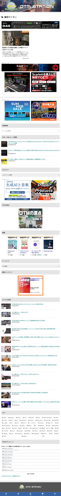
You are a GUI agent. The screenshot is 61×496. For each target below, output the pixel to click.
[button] (58, 131)
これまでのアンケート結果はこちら (10, 476)
